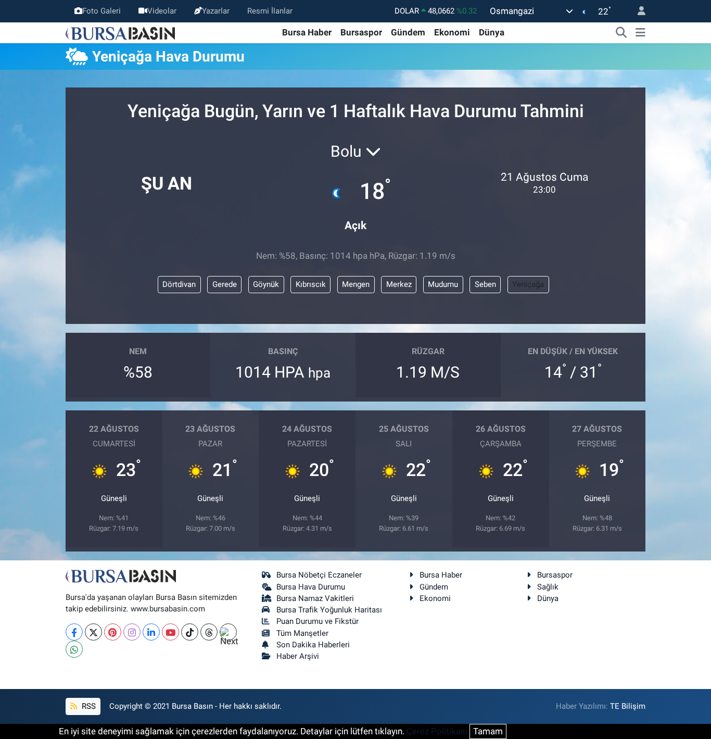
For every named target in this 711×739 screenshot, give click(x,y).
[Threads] (209, 632)
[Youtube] (170, 632)
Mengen (356, 284)
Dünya (491, 32)
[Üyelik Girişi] (637, 11)
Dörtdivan (179, 284)
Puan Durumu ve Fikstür (317, 621)
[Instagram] (132, 632)
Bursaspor (361, 32)
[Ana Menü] (640, 33)
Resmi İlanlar (270, 11)
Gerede (224, 284)
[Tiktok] (189, 632)
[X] (93, 632)
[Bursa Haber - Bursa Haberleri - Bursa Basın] (120, 32)
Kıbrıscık (311, 284)
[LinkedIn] (151, 632)
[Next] (228, 632)
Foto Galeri (101, 11)
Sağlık (547, 587)
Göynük (266, 284)
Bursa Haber (307, 32)
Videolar (161, 11)
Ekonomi (452, 32)
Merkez (399, 284)
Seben (485, 284)
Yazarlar (216, 11)
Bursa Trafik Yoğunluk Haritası (329, 610)
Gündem (408, 32)
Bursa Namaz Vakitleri (315, 598)
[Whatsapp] (74, 649)
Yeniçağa (528, 284)
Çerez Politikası (437, 731)
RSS (88, 706)
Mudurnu (443, 284)
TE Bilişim (627, 706)
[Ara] (621, 33)
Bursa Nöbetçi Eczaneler (319, 575)
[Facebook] (74, 632)
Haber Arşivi (297, 656)
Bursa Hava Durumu (310, 587)
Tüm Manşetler (302, 633)
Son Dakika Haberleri (313, 644)
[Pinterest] (112, 632)
